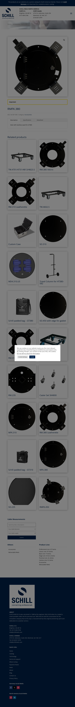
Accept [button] (32, 357)
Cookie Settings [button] (22, 357)
